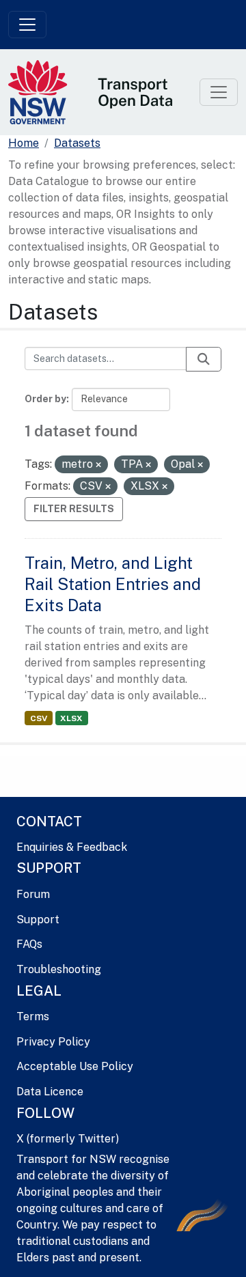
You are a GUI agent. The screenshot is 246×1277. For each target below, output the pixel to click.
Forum (33, 894)
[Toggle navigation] (27, 24)
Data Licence (49, 1091)
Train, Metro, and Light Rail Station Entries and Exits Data (113, 584)
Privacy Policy (53, 1041)
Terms (32, 1016)
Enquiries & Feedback (71, 847)
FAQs (29, 944)
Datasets (77, 143)
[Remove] (98, 465)
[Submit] (203, 359)
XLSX (71, 718)
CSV (38, 718)
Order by (45, 398)
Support (37, 919)
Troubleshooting (58, 969)
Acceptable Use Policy (74, 1066)
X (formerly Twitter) (67, 1138)
